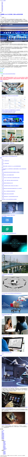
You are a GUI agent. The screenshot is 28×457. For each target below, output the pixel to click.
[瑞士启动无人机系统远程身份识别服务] (13, 351)
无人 (2, 4)
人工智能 (3, 430)
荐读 (1, 355)
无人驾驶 (4, 443)
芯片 (2, 10)
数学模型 (3, 438)
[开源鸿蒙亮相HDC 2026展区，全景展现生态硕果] (13, 141)
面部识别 (3, 434)
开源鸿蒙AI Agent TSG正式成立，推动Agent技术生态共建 (11, 14)
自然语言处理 (5, 448)
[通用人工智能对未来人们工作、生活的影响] (14, 251)
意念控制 (3, 436)
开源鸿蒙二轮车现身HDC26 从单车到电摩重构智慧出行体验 (9, 156)
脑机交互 (3, 437)
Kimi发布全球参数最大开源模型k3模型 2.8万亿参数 (8, 112)
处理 (2, 9)
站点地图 (4, 453)
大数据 (4, 442)
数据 (2, 3)
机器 (2, 6)
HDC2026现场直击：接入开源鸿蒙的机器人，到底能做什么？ (10, 128)
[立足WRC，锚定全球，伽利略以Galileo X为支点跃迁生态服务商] (13, 94)
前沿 (2, 7)
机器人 (3, 431)
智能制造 (3, 433)
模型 (2, 11)
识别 (2, 2)
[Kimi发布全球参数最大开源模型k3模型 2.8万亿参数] (8, 111)
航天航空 (4, 449)
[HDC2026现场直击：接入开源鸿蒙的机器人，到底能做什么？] (13, 127)
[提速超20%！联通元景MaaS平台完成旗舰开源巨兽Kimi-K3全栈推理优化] (13, 108)
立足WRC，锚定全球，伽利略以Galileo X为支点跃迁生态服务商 (10, 95)
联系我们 (4, 452)
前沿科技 (4, 446)
